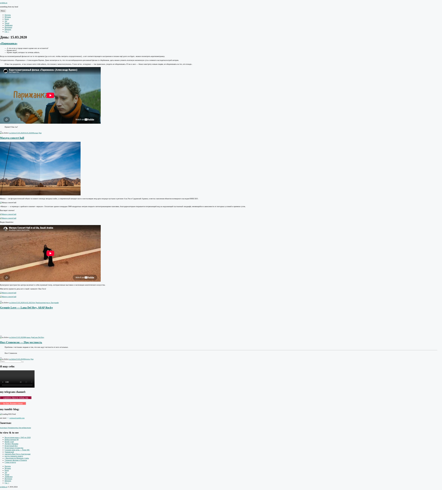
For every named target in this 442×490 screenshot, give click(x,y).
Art (6, 21)
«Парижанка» (8, 43)
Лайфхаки (9, 25)
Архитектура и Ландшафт (48, 303)
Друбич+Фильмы (11, 444)
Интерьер (8, 27)
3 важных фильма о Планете (16, 460)
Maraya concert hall (12, 137)
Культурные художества (14, 448)
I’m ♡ (7, 32)
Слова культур (10, 462)
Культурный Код (11, 446)
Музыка (8, 17)
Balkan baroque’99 (12, 440)
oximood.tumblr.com (17, 418)
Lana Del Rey (39, 337)
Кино (7, 19)
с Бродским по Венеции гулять (17, 458)
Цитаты (8, 15)
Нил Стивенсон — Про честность (21, 342)
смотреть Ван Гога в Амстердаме (18, 454)
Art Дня (35, 303)
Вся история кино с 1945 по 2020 (18, 437)
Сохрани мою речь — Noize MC (17, 450)
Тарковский (9, 452)
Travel (7, 23)
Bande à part (9, 442)
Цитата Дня (28, 359)
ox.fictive (12, 133)
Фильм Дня (36, 133)
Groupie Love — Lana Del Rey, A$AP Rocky (26, 307)
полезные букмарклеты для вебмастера (15, 428)
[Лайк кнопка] (1, 131)
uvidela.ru (3, 3)
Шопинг (8, 29)
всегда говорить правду (14, 456)
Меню (3, 11)
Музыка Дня (29, 337)
